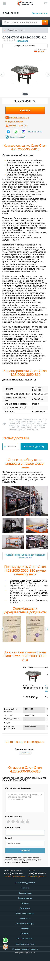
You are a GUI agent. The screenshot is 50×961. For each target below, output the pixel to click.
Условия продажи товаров (25, 949)
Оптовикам (25, 908)
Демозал (25, 928)
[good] (22, 821)
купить (25, 110)
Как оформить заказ (25, 944)
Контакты (25, 934)
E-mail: (8, 838)
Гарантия (25, 888)
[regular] (18, 821)
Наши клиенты (25, 898)
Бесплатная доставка (25, 883)
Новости (25, 903)
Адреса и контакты (39, 13)
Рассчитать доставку (34, 446)
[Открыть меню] (4, 3)
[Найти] (45, 22)
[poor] (13, 821)
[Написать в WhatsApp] (16, 132)
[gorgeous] (27, 821)
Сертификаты (25, 893)
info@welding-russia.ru (19, 117)
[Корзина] (45, 3)
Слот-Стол (25, 753)
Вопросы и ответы (25, 913)
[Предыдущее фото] (2, 74)
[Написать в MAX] (24, 132)
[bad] (8, 821)
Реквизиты (25, 918)
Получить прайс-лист (18, 125)
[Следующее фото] (48, 74)
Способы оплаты (25, 939)
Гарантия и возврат (25, 923)
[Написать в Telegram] (8, 132)
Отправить (25, 850)
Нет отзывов (22, 40)
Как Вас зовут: (13, 827)
